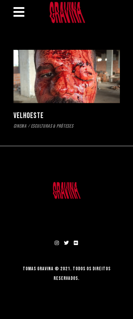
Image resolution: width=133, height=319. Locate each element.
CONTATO (66, 219)
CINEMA (20, 126)
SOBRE (67, 208)
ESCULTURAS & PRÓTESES (52, 126)
